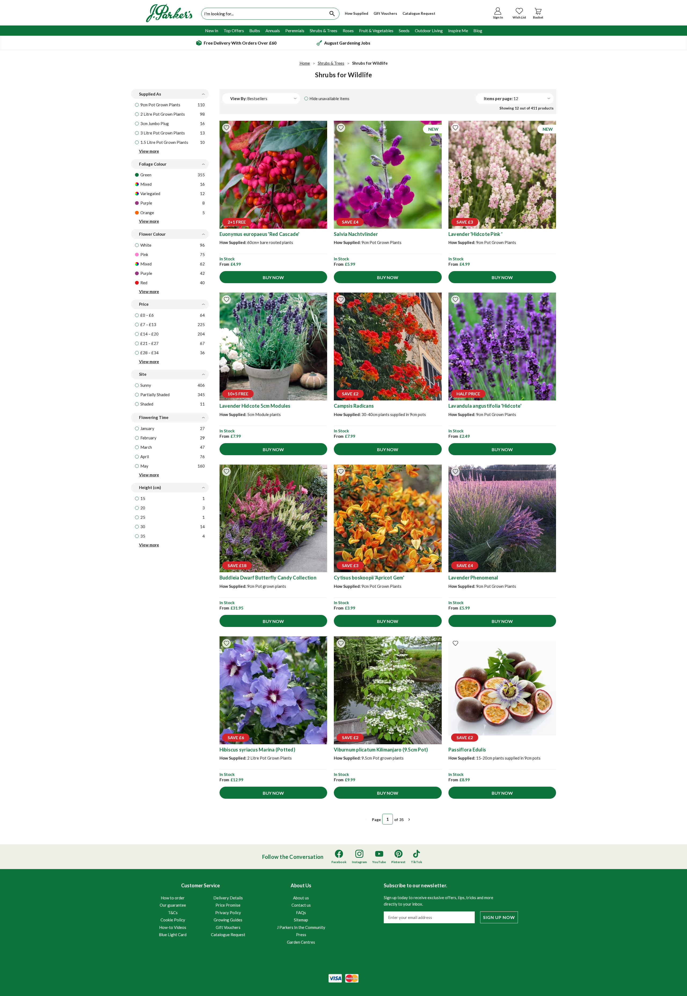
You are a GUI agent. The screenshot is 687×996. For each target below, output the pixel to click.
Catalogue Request (419, 13)
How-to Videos (172, 927)
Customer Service (202, 909)
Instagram (359, 862)
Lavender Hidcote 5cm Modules (255, 406)
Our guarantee (173, 905)
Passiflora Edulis (467, 750)
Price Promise (227, 905)
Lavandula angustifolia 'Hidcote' (484, 406)
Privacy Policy (228, 912)
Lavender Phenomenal (473, 578)
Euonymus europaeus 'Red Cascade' (259, 234)
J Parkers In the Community (301, 927)
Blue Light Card (173, 934)
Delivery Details (228, 897)
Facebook (338, 862)
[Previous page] (366, 819)
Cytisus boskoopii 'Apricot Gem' (369, 578)
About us (301, 897)
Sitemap (301, 919)
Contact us (301, 905)
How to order (173, 897)
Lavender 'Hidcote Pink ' (475, 234)
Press (301, 934)
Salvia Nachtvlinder (356, 234)
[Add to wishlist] (226, 127)
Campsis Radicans (354, 406)
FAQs (301, 912)
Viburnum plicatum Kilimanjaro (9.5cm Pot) (381, 750)
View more (149, 151)
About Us (301, 913)
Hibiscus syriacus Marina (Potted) (257, 750)
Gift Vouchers (385, 13)
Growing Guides (228, 919)
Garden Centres (301, 942)
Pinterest (398, 862)
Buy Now (273, 277)
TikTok (416, 862)
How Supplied (356, 13)
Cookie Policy (172, 919)
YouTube (379, 862)
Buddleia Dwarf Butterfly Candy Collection (268, 578)
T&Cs (173, 912)
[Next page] (409, 819)
